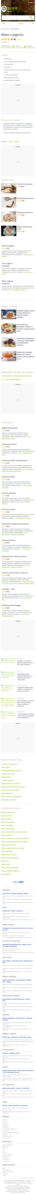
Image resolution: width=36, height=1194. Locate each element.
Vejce (6, 379)
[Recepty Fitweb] (9, 9)
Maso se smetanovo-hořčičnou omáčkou (14, 841)
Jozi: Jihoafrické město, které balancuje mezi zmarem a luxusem (17, 1039)
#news (18, 1053)
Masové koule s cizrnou (9, 854)
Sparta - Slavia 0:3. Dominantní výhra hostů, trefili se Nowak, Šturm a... (16, 914)
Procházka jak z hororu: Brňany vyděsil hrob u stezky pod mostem (16, 933)
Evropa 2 (4, 1175)
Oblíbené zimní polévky (8, 1018)
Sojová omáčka (7, 376)
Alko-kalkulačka (7, 961)
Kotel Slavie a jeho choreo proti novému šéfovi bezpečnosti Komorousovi (16, 1112)
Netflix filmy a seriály (25, 1037)
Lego (3, 1150)
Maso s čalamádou (7, 825)
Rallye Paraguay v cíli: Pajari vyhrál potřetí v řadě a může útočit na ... (17, 966)
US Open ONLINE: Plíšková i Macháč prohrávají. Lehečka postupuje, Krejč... (16, 917)
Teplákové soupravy (7, 1155)
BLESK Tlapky (6, 1037)
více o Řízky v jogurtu (19, 290)
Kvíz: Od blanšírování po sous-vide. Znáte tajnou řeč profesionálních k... (14, 1026)
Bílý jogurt (17, 372)
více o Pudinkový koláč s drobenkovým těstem (18, 470)
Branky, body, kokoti (14, 1105)
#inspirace (5, 1053)
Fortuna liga (24, 1105)
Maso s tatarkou (6, 835)
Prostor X (5, 1105)
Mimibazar (20, 712)
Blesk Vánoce (6, 893)
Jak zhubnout (6, 928)
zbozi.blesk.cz (5, 1127)
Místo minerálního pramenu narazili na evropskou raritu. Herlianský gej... (15, 1045)
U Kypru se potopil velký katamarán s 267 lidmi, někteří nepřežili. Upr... (17, 900)
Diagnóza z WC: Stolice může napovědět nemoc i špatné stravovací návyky (15, 1075)
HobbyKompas (5, 1130)
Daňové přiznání (7, 999)
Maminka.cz (21, 698)
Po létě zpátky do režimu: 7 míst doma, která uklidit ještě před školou (25, 716)
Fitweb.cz (31, 2)
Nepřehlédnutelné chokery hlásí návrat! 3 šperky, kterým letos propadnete (24, 676)
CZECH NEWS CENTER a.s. (18, 1180)
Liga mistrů (20, 911)
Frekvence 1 (5, 1173)
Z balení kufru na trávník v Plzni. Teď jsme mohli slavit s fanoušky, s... (17, 920)
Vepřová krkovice (15, 379)
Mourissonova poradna (8, 1088)
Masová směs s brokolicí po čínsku (12, 848)
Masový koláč (5, 864)
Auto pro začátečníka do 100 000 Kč (10, 1132)
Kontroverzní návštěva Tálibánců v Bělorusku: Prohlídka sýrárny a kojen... (18, 903)
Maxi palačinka (6, 874)
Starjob (4, 1168)
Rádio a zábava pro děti (7, 1171)
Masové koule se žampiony (10, 858)
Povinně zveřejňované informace (18, 1192)
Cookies (27, 1188)
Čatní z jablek (5, 767)
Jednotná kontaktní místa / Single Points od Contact (18, 1191)
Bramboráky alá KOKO (8, 800)
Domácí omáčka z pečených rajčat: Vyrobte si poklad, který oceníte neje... (16, 1029)
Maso (4, 23)
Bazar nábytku (5, 1161)
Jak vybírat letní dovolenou (9, 946)
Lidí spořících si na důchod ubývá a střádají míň (13, 935)
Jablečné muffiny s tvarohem (10, 783)
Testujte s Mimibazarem (7, 1144)
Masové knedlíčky (7, 851)
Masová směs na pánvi (8, 845)
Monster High (5, 1146)
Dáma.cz (20, 658)
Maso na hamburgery (8, 812)
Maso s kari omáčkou (8, 828)
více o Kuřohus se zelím (23, 518)
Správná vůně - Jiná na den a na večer (11, 948)
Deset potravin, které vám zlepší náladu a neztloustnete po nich (17, 1078)
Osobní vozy (5, 1123)
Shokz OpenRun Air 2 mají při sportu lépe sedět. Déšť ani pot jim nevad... (17, 991)
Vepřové (16, 141)
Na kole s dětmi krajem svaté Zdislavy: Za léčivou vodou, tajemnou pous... (18, 953)
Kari (23, 372)
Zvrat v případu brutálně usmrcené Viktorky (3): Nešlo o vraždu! (17, 937)
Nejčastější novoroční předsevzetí (11, 944)
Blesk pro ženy (22, 685)
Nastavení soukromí (12, 1189)
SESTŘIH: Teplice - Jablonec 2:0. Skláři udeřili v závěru (15, 1108)
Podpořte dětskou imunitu (9, 1070)
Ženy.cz (19, 672)
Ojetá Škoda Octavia (7, 1136)
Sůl (3, 379)
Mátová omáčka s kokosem (10, 871)
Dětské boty (5, 1157)
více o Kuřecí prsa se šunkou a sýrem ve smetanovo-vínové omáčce (18, 582)
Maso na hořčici (6, 815)
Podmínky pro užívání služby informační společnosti (17, 1187)
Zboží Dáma (5, 1125)
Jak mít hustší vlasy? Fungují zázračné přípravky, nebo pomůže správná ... (17, 1091)
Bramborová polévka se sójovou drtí (13, 787)
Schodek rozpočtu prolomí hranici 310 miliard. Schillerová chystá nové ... (17, 1007)
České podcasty (6, 1169)
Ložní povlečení (6, 1159)
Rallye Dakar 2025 (17, 961)
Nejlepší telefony (21, 980)
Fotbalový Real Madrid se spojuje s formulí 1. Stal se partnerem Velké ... (17, 972)
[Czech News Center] (21, 882)
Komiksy (18, 1088)
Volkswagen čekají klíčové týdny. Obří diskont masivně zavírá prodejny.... (16, 1004)
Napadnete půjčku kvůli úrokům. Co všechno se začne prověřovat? (25, 689)
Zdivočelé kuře (6, 777)
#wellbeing (12, 1053)
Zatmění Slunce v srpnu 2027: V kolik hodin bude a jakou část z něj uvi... (17, 988)
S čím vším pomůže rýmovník (11, 1072)
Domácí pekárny (20, 1018)
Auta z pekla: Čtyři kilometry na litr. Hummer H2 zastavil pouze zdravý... (16, 969)
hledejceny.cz (5, 1119)
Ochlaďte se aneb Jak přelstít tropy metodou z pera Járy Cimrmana (25, 662)
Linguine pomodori (7, 780)
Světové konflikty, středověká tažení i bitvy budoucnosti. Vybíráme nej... (17, 1098)
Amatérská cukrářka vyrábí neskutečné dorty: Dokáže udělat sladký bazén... (16, 1023)
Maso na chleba (6, 819)
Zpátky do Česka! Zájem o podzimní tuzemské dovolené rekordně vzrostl (17, 1042)
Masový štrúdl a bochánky (10, 867)
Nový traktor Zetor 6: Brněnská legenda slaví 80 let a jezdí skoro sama (17, 1094)
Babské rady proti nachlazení (26, 1070)
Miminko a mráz (26, 944)
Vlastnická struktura (23, 1189)
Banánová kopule (7, 793)
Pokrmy (20, 23)
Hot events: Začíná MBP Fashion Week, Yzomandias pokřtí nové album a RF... (17, 1056)
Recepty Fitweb (5, 29)
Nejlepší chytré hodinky (9, 980)
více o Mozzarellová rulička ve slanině (16, 566)
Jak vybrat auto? (6, 1138)
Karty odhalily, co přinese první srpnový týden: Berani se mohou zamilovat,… (25, 703)
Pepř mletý (29, 372)
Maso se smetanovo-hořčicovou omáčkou (15, 838)
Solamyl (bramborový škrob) (22, 376)
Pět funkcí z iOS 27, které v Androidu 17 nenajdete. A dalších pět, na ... (17, 985)
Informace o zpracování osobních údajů (15, 1188)
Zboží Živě (4, 1121)
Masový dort (5, 861)
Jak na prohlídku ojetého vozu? (9, 1128)
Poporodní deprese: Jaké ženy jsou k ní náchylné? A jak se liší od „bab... (17, 1080)
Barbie (3, 1148)
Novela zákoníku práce (18, 999)
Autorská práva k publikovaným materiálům (18, 1185)
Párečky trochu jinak (8, 774)
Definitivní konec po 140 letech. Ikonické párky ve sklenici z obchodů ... (16, 1010)
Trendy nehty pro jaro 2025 (18, 928)
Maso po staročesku (7, 822)
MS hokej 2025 (6, 911)
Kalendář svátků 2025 (17, 893)
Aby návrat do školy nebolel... (9, 950)
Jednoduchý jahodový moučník (11, 770)
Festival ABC (25, 1088)
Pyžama (4, 1152)
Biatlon (14, 911)
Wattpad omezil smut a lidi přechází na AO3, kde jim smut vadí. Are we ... (17, 1062)
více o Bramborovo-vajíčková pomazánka (15, 533)
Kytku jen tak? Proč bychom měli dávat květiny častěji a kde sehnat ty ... (16, 1059)
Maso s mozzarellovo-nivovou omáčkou (14, 832)
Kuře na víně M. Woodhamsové (11, 796)
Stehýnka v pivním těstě (9, 764)
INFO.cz (26, 893)
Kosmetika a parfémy (7, 1154)
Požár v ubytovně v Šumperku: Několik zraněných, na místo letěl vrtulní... (17, 897)
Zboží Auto (4, 1134)
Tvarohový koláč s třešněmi (10, 790)
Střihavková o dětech (7, 1109)
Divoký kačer (15, 1037)
